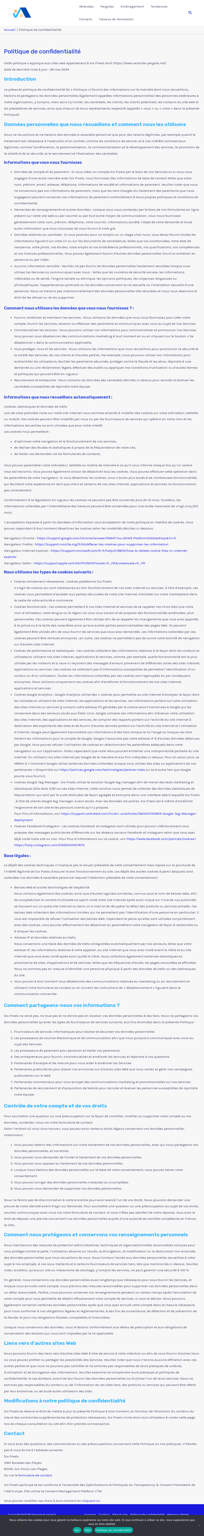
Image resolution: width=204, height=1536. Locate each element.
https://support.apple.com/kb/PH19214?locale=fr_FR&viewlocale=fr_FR (89, 563)
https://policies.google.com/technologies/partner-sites (102, 770)
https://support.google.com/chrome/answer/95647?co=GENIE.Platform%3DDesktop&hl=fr (106, 538)
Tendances (159, 6)
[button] (190, 12)
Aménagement (132, 6)
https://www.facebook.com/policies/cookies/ (161, 839)
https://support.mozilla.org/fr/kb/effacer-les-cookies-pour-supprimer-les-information (102, 544)
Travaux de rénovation (116, 19)
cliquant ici (91, 1501)
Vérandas (86, 6)
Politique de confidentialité (147, 1514)
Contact (104, 1514)
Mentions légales (178, 1514)
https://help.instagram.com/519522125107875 (49, 845)
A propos (90, 1514)
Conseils (85, 19)
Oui (77, 1530)
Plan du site (120, 1514)
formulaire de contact (35, 1475)
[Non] (199, 1525)
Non (88, 1530)
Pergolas (107, 6)
